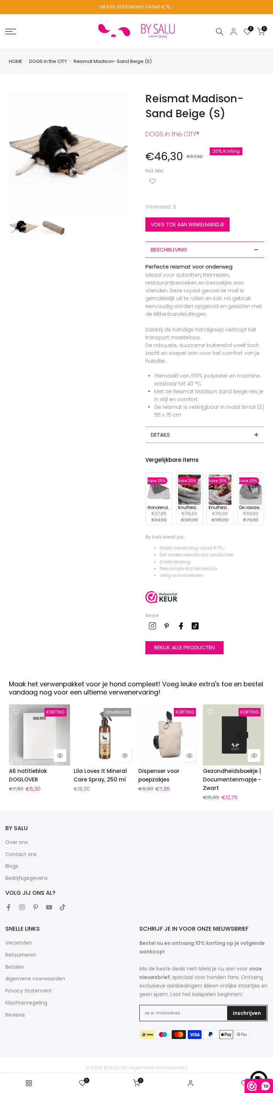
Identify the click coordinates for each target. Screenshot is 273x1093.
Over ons (16, 842)
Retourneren (20, 954)
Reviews (15, 1014)
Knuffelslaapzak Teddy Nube (220, 507)
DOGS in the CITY (48, 61)
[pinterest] (167, 626)
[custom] (152, 626)
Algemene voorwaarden (35, 978)
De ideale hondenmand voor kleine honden (250, 507)
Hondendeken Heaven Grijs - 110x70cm (159, 507)
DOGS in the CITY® (172, 134)
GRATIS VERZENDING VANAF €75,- (136, 7)
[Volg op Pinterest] (35, 907)
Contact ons (21, 854)
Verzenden (18, 942)
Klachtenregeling (26, 1002)
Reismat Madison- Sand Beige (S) (113, 61)
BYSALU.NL (115, 1067)
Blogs (11, 866)
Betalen (14, 966)
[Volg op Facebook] (8, 907)
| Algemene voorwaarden (157, 1067)
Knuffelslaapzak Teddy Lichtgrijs (189, 507)
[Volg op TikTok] (62, 907)
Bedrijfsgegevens (26, 878)
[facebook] (181, 626)
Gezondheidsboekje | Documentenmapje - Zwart (232, 779)
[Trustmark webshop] (161, 597)
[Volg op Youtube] (49, 907)
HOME (15, 61)
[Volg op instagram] (22, 907)
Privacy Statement (28, 990)
